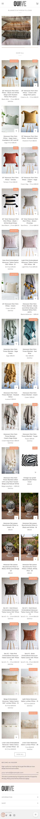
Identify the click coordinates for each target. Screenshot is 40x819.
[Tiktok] (6, 815)
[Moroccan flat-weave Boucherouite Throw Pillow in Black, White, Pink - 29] (29, 547)
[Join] (35, 772)
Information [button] (7, 797)
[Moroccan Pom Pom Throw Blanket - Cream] (29, 375)
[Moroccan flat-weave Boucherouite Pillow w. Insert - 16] (10, 506)
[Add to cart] (16, 298)
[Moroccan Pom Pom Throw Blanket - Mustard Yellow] (10, 375)
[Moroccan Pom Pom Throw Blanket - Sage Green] (10, 332)
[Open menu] (5, 3)
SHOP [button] (4, 803)
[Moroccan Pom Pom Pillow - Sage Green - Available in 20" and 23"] (10, 119)
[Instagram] (14, 815)
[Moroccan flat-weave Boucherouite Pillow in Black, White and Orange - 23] (10, 547)
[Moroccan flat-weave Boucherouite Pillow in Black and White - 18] (29, 506)
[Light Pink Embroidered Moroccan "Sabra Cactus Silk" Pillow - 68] (29, 243)
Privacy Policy (6, 778)
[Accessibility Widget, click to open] (3, 815)
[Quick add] (16, 85)
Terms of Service (19, 778)
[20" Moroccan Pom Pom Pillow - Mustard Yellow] (29, 119)
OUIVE (5, 812)
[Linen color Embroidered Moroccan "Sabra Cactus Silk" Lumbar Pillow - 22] (10, 725)
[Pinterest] (10, 815)
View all (20, 754)
